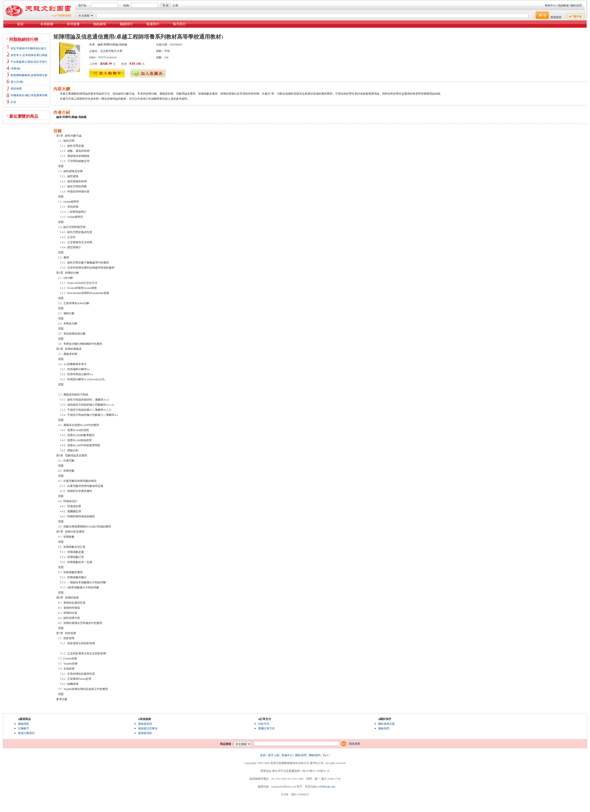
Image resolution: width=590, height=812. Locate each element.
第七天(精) (17, 82)
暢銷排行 (126, 24)
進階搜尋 (555, 17)
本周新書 (46, 24)
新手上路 (273, 755)
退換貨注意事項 (147, 728)
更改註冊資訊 (26, 733)
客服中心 (287, 755)
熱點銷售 (99, 24)
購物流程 (23, 723)
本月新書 (73, 24)
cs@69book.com (326, 786)
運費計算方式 (266, 728)
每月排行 (179, 24)
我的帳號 (563, 5)
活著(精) (16, 68)
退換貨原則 (145, 723)
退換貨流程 (145, 733)
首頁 (20, 24)
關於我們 (576, 5)
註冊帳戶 (23, 728)
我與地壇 (16, 88)
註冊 (175, 5)
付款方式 (263, 723)
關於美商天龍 (386, 723)
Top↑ (325, 755)
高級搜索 (354, 743)
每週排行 (152, 24)
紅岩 (13, 102)
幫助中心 (550, 5)
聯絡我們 (383, 728)
